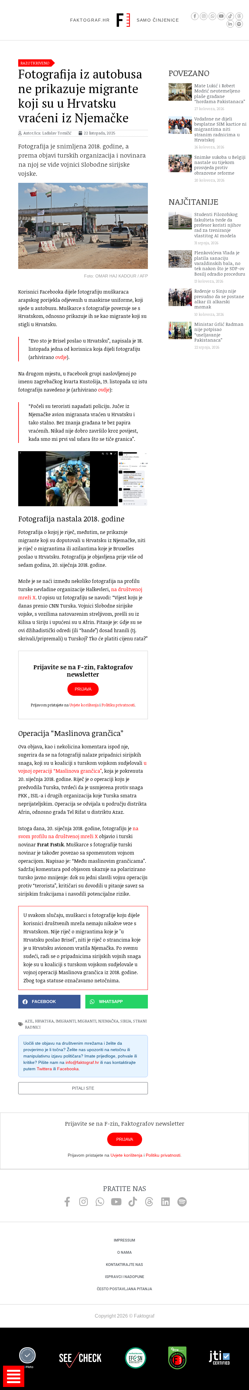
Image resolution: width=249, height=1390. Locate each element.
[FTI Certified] (219, 1358)
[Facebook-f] (195, 16)
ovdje (61, 357)
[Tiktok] (230, 16)
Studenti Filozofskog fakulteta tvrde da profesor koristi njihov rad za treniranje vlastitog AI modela (217, 224)
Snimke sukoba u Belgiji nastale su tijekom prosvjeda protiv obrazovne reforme (220, 165)
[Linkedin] (165, 1202)
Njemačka (108, 1021)
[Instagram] (203, 16)
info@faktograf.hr (82, 1062)
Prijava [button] (83, 689)
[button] (49, 1002)
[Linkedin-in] (230, 24)
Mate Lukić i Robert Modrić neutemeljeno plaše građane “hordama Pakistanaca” (219, 93)
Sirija (125, 1021)
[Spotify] (239, 24)
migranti (86, 1021)
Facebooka (68, 1068)
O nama (124, 1252)
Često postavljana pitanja (124, 1289)
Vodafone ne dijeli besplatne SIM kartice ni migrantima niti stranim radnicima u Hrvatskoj (220, 129)
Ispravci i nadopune (124, 1277)
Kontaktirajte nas (124, 1265)
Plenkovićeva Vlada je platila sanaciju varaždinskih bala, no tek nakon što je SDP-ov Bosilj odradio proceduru (219, 263)
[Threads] (239, 16)
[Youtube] (221, 16)
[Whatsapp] (212, 16)
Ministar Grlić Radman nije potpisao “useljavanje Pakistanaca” (219, 332)
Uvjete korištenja (84, 705)
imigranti (66, 1021)
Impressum (124, 1240)
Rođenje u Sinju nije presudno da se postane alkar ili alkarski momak (219, 299)
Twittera (44, 1068)
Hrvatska (44, 1021)
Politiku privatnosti (118, 705)
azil (29, 1021)
